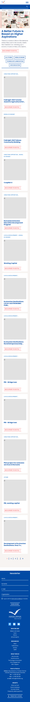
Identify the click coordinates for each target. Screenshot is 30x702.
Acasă (4, 10)
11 (22, 559)
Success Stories (15, 689)
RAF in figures (15, 664)
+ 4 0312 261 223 (16, 674)
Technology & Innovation (15, 61)
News (15, 643)
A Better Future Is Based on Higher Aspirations (13, 34)
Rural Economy (20, 57)
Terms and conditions (16, 598)
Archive (15, 647)
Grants (10, 10)
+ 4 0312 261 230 (16, 676)
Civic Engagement (15, 662)
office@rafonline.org (17, 678)
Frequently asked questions (15, 691)
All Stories (8, 57)
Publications (15, 645)
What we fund (15, 685)
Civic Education (15, 65)
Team (15, 633)
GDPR (15, 649)
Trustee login (16, 696)
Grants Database (15, 687)
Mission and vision (15, 631)
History (15, 635)
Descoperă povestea (9, 50)
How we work (15, 656)
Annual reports (15, 637)
